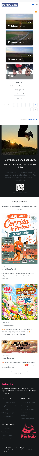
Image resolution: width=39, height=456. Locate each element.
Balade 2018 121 (17, 43)
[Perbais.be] (10, 4)
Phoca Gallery (32, 119)
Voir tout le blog (19, 373)
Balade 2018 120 (18, 26)
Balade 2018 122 (18, 59)
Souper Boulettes (8, 358)
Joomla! (4, 450)
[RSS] (35, 11)
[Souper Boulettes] (19, 346)
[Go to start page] (4, 105)
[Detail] (28, 22)
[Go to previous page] (8, 105)
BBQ (13, 76)
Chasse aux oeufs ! (8, 325)
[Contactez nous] (33, 4)
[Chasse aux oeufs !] (19, 302)
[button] (36, 4)
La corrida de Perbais (9, 269)
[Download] (31, 22)
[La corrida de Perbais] (19, 238)
